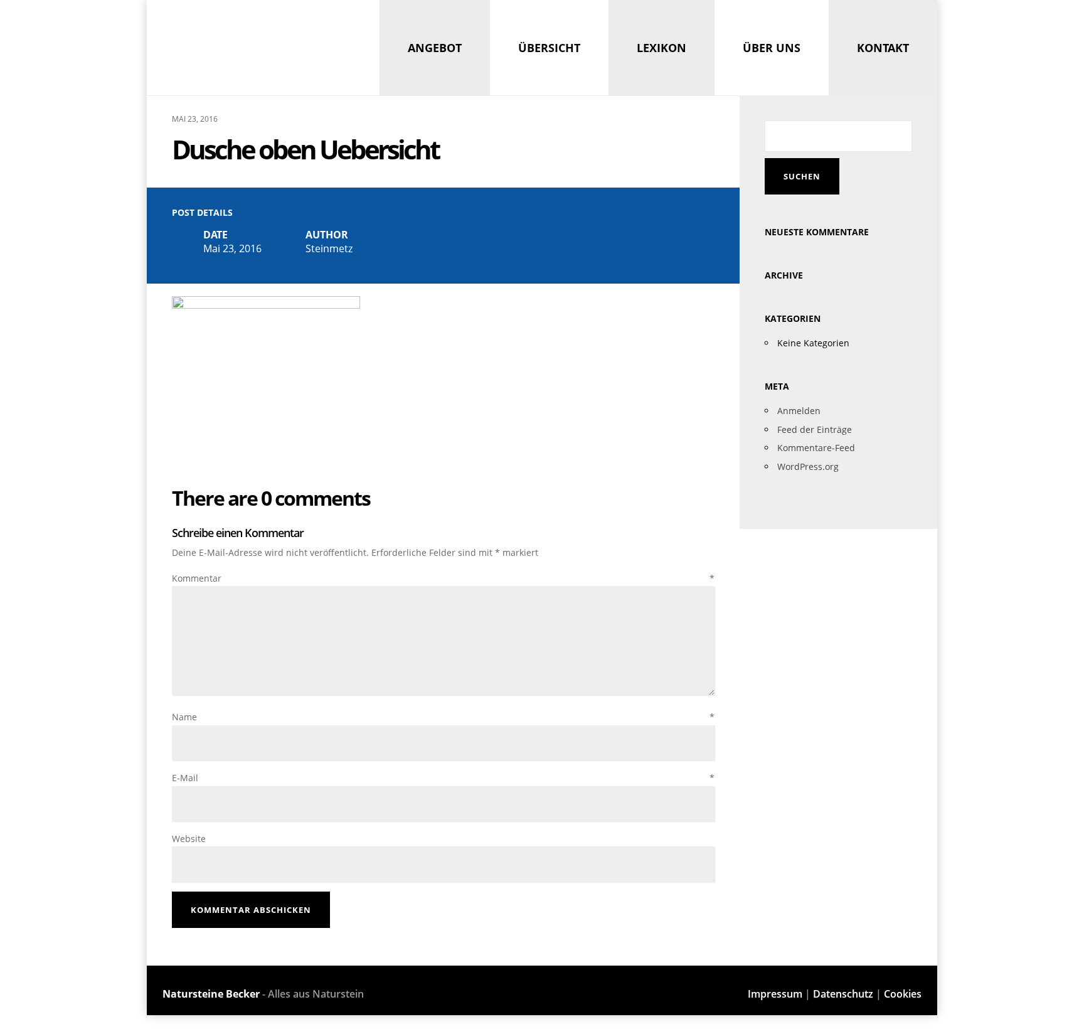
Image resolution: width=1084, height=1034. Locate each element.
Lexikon (661, 47)
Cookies (903, 994)
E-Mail (443, 778)
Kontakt (883, 47)
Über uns (771, 47)
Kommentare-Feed (816, 448)
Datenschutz (843, 994)
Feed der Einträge (814, 429)
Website (189, 839)
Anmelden (799, 411)
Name (443, 717)
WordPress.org (808, 466)
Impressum (775, 994)
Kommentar (443, 578)
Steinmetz (329, 248)
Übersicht (549, 47)
